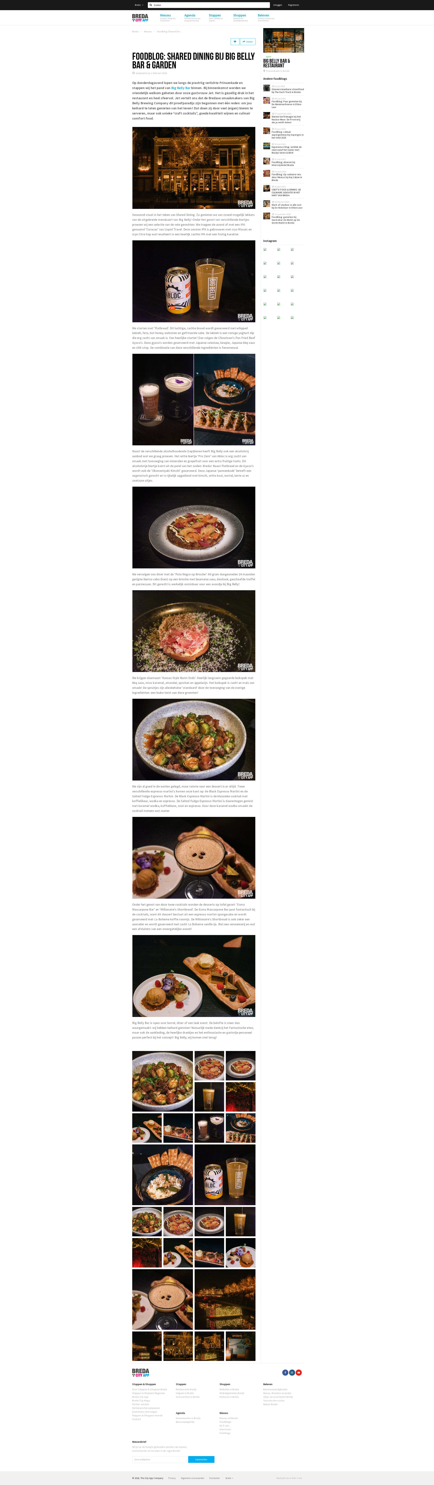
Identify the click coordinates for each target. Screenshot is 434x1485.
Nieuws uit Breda (229, 1418)
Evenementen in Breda (188, 1418)
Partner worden (140, 1404)
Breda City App (140, 1396)
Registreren (293, 5)
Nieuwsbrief (139, 1441)
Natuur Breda (270, 1404)
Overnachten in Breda (188, 1396)
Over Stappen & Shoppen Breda (149, 1389)
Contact (136, 1419)
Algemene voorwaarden (192, 1478)
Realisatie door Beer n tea (289, 1478)
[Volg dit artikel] (235, 41)
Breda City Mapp (141, 1400)
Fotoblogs (225, 1433)
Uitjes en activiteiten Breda (278, 1396)
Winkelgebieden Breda (232, 1393)
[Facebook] (285, 1373)
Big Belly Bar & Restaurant (276, 63)
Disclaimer (214, 1478)
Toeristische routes (274, 1400)
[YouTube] (299, 1373)
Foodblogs (225, 1421)
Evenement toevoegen (144, 1411)
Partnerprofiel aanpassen (146, 1408)
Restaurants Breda (186, 1389)
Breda (138, 5)
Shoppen (225, 1384)
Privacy (172, 1478)
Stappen (181, 1384)
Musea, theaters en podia (277, 1393)
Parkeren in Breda (229, 1396)
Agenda (180, 1413)
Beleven (267, 1384)
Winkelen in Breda (229, 1389)
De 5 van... (225, 1425)
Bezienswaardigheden (275, 1389)
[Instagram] (292, 1373)
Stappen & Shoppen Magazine (148, 1393)
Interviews (225, 1429)
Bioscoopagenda (185, 1421)
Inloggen (277, 5)
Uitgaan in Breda (185, 1393)
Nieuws (224, 1413)
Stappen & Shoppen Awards (147, 1415)
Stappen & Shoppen (144, 1384)
